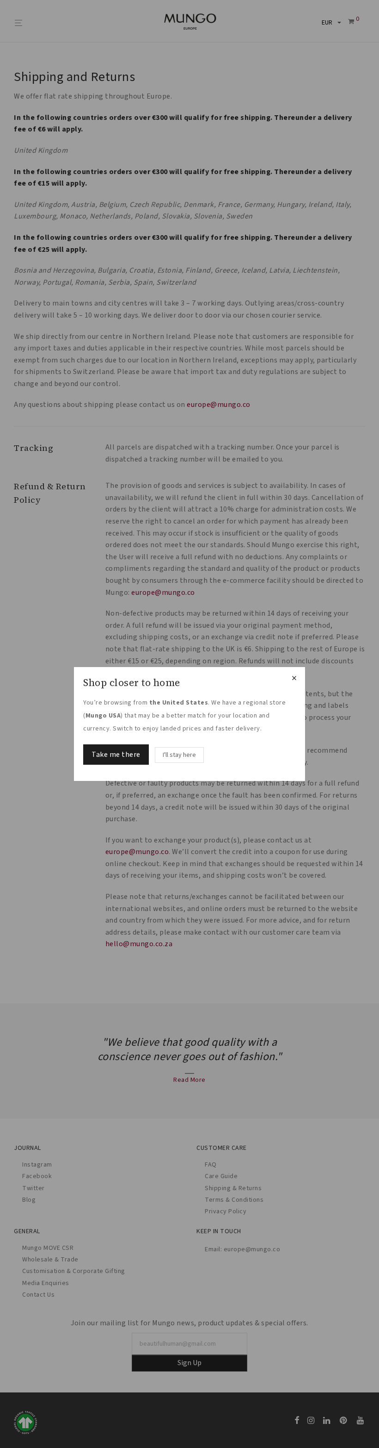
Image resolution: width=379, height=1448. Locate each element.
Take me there (116, 754)
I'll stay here (179, 755)
